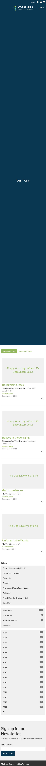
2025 (22, 637)
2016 (22, 682)
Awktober (6, 593)
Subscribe (8, 753)
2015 (22, 687)
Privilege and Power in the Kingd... (15, 588)
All (4, 712)
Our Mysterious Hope (11, 573)
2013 (22, 697)
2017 (22, 677)
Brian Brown (22, 615)
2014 (22, 692)
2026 (22, 632)
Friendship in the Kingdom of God (15, 598)
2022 (22, 652)
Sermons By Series (25, 351)
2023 (22, 647)
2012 (22, 702)
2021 (22, 657)
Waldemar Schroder (22, 620)
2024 (22, 642)
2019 (22, 667)
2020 (22, 662)
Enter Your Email (7, 745)
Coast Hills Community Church (14, 568)
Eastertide (7, 578)
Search (33, 2)
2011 (22, 707)
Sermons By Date (9, 351)
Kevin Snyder (22, 610)
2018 (22, 672)
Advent (5, 583)
